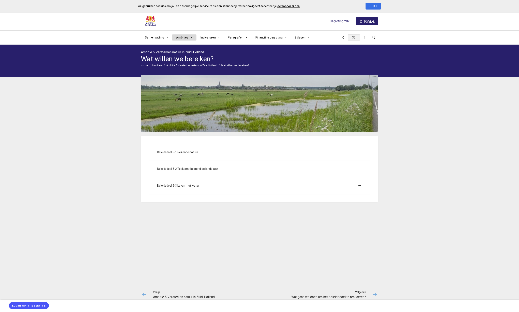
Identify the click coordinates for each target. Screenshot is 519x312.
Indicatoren (208, 37)
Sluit (373, 6)
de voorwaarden (288, 6)
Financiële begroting (269, 37)
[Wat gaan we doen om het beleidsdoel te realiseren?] (364, 37)
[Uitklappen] (360, 152)
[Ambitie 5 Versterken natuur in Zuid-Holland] (343, 37)
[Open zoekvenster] (373, 37)
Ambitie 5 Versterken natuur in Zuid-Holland (191, 65)
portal (369, 21)
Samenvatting (154, 37)
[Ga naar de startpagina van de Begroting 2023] (151, 21)
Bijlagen (300, 37)
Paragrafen (235, 37)
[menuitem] (156, 37)
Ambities (182, 37)
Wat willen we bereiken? (235, 65)
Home (144, 65)
